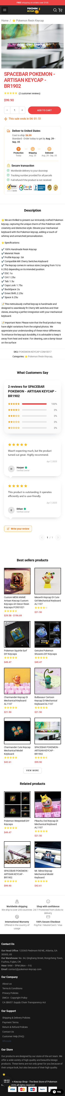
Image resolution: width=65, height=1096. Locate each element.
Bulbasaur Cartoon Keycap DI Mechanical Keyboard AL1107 (45, 700)
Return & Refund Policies (15, 1027)
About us (7, 983)
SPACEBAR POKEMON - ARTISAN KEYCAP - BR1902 (46, 750)
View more (32, 770)
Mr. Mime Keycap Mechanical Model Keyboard (43, 874)
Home (4, 20)
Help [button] (59, 1092)
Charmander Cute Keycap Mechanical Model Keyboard (17, 750)
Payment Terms (10, 1022)
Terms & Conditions (12, 988)
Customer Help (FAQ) (13, 1036)
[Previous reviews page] (42, 538)
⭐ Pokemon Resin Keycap (28, 20)
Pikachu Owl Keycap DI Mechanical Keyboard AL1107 (46, 824)
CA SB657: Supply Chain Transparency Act (24, 1002)
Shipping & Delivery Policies (16, 1017)
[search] (55, 10)
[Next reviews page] (58, 538)
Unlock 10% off (7, 1081)
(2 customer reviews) (29, 93)
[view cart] (60, 10)
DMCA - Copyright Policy (14, 997)
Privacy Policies (10, 993)
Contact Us (8, 1031)
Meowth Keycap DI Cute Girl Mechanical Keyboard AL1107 (47, 600)
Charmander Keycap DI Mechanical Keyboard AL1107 (16, 700)
